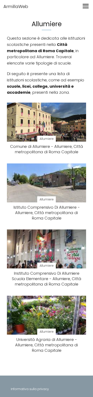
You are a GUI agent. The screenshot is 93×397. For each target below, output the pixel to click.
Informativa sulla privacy (30, 389)
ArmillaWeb (15, 6)
